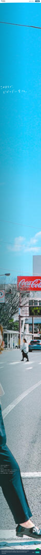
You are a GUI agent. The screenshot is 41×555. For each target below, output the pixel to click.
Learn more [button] (4, 553)
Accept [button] (37, 552)
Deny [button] (33, 552)
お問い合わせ (31, 1)
